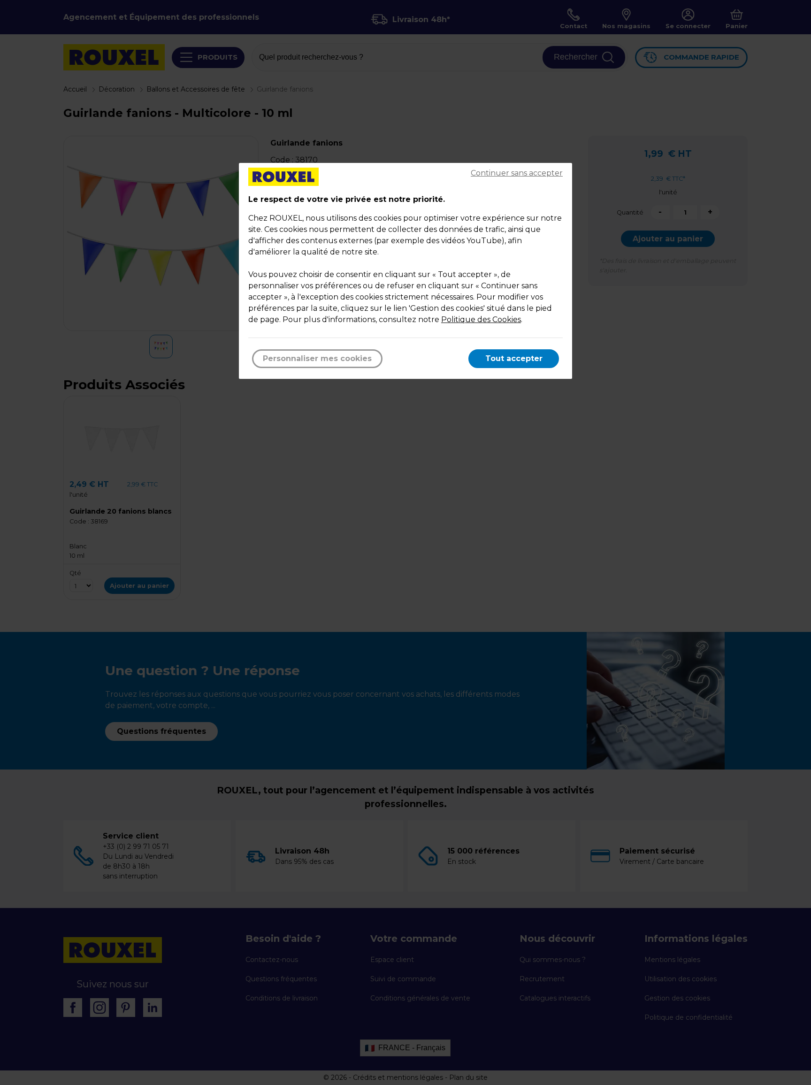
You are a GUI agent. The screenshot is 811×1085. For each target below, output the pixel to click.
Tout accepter (514, 358)
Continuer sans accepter (517, 173)
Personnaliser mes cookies (317, 358)
